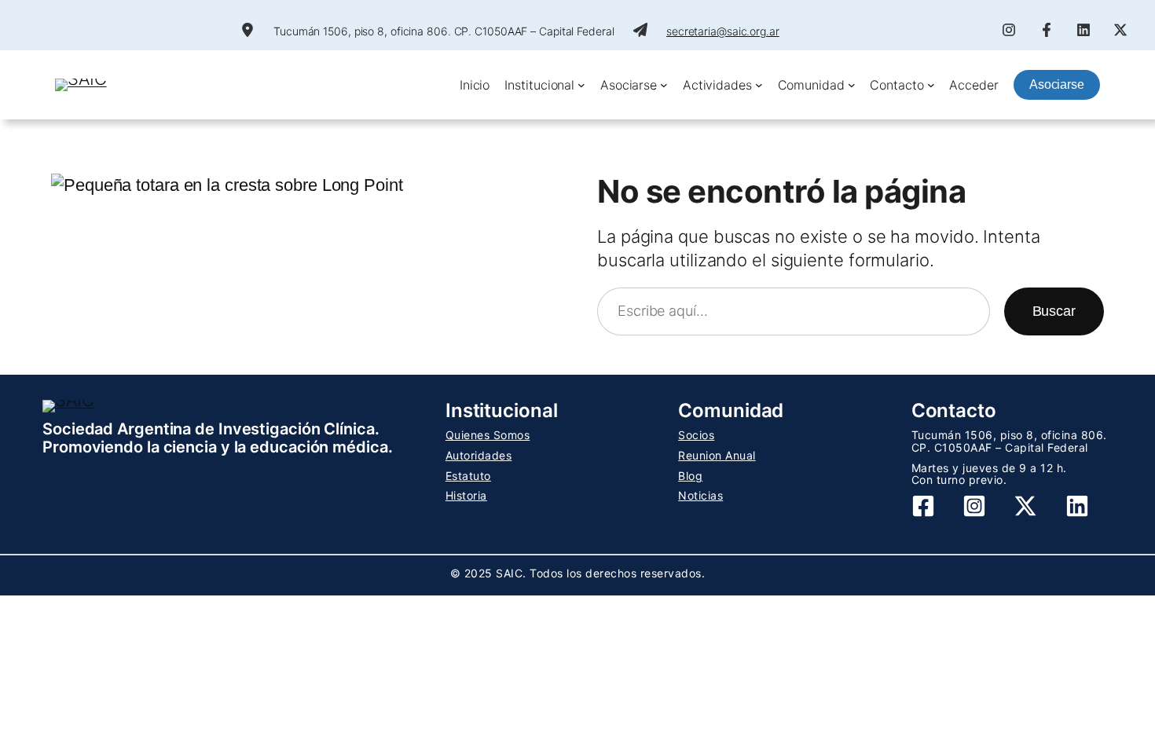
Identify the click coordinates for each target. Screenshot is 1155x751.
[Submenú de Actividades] (759, 85)
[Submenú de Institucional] (581, 85)
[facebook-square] (923, 506)
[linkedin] (1083, 30)
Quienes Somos (488, 434)
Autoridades (479, 455)
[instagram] (1009, 30)
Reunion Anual (717, 455)
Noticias (700, 495)
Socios (696, 434)
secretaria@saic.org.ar (722, 31)
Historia (466, 495)
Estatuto (468, 475)
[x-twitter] (1120, 30)
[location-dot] (247, 30)
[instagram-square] (974, 506)
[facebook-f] (1047, 30)
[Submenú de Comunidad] (852, 85)
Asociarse (1056, 84)
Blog (690, 475)
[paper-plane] (640, 30)
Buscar (1054, 311)
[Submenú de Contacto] (931, 85)
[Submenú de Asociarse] (664, 85)
